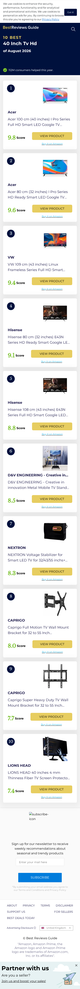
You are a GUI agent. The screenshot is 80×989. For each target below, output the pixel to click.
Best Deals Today (21, 918)
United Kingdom (56, 927)
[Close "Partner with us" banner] (76, 965)
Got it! (70, 12)
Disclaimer (64, 905)
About (12, 905)
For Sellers (63, 911)
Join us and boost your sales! (24, 981)
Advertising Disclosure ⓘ (21, 927)
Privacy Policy (50, 19)
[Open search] (73, 29)
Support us (16, 911)
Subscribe (40, 877)
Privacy (29, 905)
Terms (45, 905)
